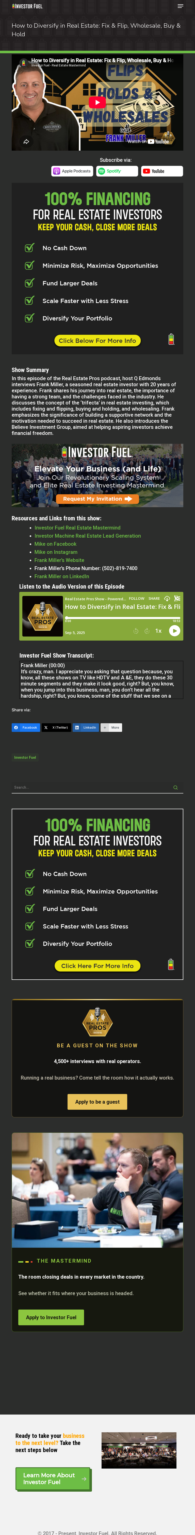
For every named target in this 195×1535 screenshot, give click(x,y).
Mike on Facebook (55, 544)
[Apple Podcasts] (72, 174)
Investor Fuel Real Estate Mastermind (78, 528)
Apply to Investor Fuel (51, 1317)
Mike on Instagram (56, 552)
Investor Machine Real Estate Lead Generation (88, 536)
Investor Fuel (25, 757)
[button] (180, 6)
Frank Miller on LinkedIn (62, 576)
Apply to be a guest (97, 1102)
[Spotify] (117, 174)
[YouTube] (162, 174)
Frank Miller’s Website (59, 560)
